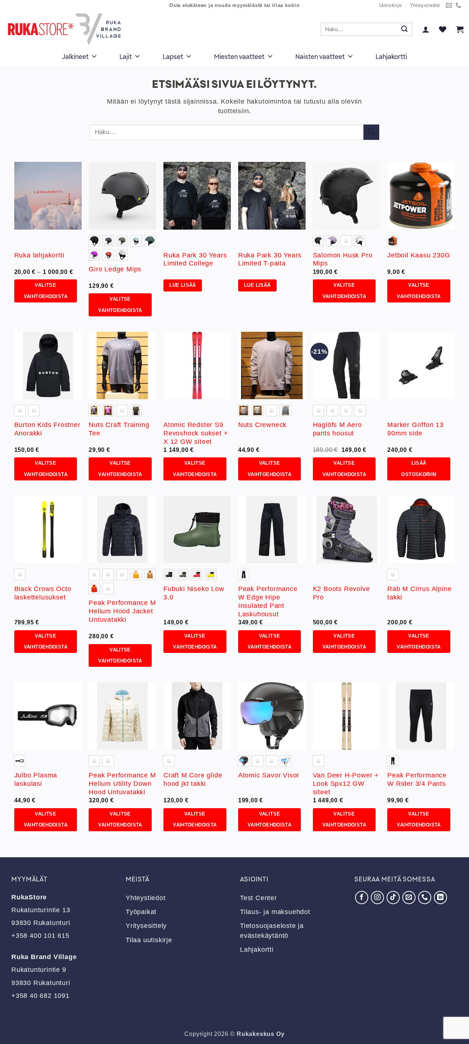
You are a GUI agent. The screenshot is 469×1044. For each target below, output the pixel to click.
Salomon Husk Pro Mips (343, 259)
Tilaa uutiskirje (149, 940)
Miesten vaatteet (239, 56)
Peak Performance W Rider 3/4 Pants (417, 779)
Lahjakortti (391, 56)
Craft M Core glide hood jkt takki (192, 779)
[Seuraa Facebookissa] (361, 897)
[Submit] (404, 29)
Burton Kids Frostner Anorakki (47, 429)
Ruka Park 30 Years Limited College (195, 259)
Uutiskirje (390, 5)
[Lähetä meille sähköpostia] (449, 6)
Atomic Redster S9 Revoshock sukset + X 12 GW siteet (195, 433)
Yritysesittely (146, 925)
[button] (425, 29)
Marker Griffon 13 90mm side (415, 429)
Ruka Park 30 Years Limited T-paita (270, 259)
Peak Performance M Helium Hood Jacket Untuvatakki (122, 611)
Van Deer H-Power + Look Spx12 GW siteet (346, 784)
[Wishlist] (442, 29)
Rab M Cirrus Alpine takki (419, 593)
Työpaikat (141, 911)
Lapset (173, 56)
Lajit (125, 56)
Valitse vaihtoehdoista (45, 291)
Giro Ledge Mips (115, 269)
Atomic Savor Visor (268, 775)
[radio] (94, 240)
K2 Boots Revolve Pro (341, 593)
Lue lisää (182, 285)
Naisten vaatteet (320, 56)
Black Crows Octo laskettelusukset (42, 593)
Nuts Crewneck (262, 424)
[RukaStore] (66, 29)
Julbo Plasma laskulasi (36, 779)
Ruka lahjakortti (39, 255)
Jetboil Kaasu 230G (418, 255)
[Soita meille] (458, 6)
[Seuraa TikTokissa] (393, 897)
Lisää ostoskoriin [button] (418, 469)
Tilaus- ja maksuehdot (275, 911)
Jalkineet (75, 56)
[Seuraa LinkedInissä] (440, 897)
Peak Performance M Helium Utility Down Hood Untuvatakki (122, 784)
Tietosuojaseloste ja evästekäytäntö (272, 930)
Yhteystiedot (425, 5)
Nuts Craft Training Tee (119, 429)
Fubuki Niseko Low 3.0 (193, 593)
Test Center (258, 898)
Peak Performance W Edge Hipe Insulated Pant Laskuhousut (268, 601)
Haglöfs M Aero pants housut (337, 429)
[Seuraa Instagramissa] (377, 897)
